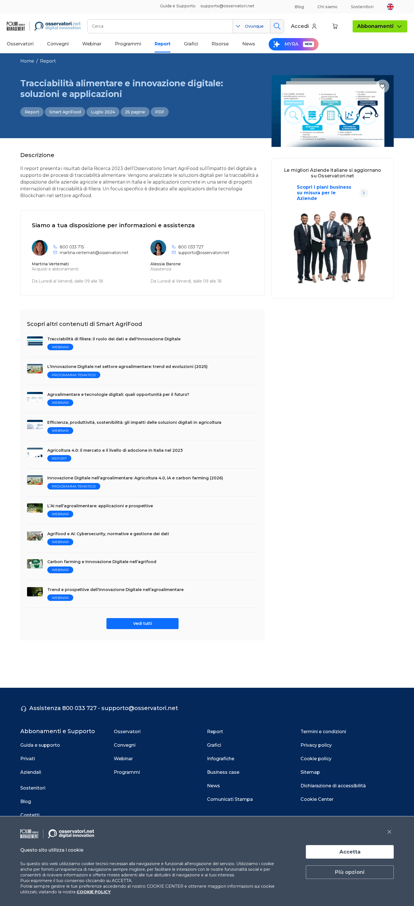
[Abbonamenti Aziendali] (363, 192)
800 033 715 (72, 247)
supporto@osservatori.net (203, 252)
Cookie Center (317, 799)
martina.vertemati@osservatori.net (94, 252)
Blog (299, 6)
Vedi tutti (142, 623)
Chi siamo (327, 6)
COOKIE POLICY (94, 891)
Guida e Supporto (177, 5)
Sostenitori (362, 6)
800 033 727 (191, 247)
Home (27, 61)
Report (48, 61)
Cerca (277, 26)
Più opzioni (350, 872)
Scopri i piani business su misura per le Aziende (324, 192)
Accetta (349, 852)
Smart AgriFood (65, 111)
